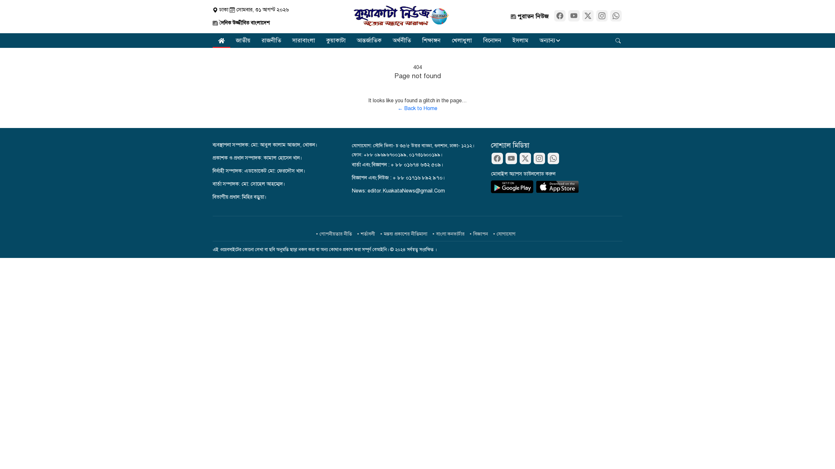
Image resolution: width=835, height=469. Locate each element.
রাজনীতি (271, 40)
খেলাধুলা (462, 40)
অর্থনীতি (402, 40)
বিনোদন (492, 40)
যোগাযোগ (506, 234)
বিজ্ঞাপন (480, 234)
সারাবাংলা (303, 40)
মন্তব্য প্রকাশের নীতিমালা (405, 234)
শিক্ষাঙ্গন (431, 40)
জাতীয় (243, 40)
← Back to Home (417, 108)
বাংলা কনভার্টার (450, 234)
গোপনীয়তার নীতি (336, 234)
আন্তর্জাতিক (369, 40)
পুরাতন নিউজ (532, 16)
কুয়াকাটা (336, 40)
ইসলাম (520, 40)
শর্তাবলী (368, 234)
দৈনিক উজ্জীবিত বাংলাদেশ (244, 23)
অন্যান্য (547, 40)
